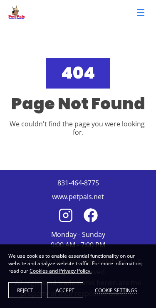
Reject (25, 290)
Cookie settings (116, 290)
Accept (65, 290)
